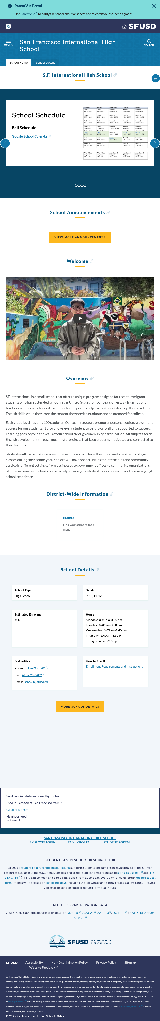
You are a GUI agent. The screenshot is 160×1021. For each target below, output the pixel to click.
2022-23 (103, 912)
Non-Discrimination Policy (69, 962)
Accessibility (34, 962)
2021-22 (118, 912)
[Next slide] (155, 143)
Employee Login (43, 842)
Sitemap (130, 962)
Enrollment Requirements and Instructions (114, 666)
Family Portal (79, 842)
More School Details (80, 706)
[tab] (76, 185)
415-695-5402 (32, 675)
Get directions (16, 809)
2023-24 (87, 912)
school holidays (56, 882)
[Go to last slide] (5, 143)
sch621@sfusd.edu (37, 682)
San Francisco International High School (80, 838)
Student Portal (116, 842)
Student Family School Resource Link (45, 867)
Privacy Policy (106, 962)
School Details (45, 62)
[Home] (139, 27)
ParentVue (27, 14)
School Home (19, 62)
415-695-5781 (36, 668)
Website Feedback (42, 967)
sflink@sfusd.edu (128, 872)
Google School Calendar (30, 136)
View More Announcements (79, 237)
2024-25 (72, 912)
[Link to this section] (115, 75)
